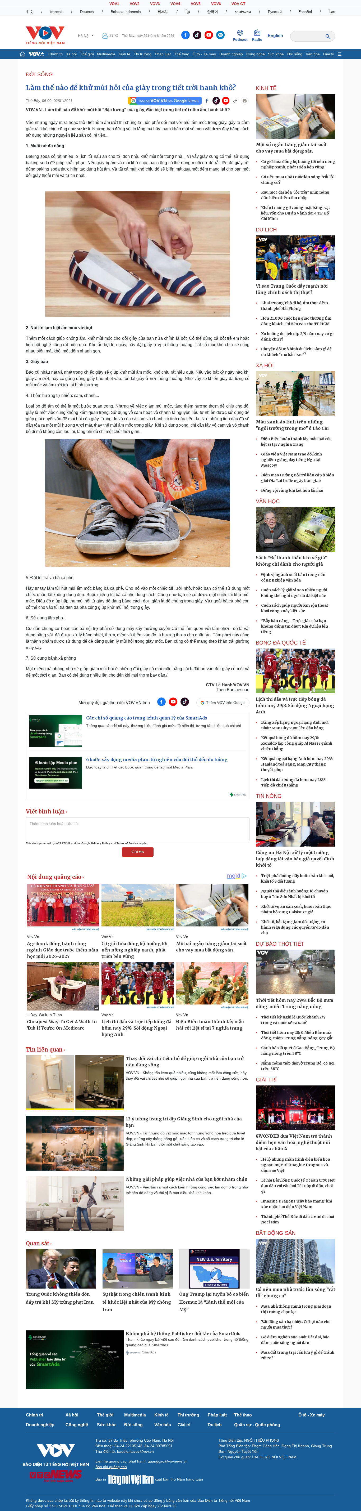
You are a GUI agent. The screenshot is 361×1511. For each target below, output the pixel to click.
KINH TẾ (266, 88)
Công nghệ (255, 54)
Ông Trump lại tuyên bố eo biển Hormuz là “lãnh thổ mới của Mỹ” (214, 1301)
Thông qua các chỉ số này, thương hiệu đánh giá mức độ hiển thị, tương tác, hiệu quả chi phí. (164, 725)
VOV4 (175, 4)
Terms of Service (127, 843)
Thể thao (181, 54)
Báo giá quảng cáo (111, 1467)
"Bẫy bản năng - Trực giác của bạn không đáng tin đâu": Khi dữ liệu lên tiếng (294, 626)
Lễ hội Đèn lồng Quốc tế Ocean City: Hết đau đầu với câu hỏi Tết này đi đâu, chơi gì (298, 1186)
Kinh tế (124, 54)
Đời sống (294, 54)
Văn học (268, 501)
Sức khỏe (276, 54)
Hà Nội (84, 36)
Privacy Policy (100, 843)
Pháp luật (163, 54)
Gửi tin (138, 852)
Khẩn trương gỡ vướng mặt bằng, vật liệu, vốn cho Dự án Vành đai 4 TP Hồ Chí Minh (295, 213)
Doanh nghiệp (231, 54)
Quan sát (37, 1243)
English (275, 35)
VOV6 (216, 4)
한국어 (212, 12)
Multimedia (106, 54)
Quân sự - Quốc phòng (257, 1425)
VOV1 (114, 4)
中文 (29, 12)
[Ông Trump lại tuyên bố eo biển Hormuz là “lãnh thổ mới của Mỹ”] (214, 1269)
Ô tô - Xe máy (204, 54)
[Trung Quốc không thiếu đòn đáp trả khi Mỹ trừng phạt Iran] (61, 1269)
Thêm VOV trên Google (226, 702)
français (56, 12)
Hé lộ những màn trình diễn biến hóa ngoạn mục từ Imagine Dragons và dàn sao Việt (295, 1165)
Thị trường (142, 54)
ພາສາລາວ (243, 12)
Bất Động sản (275, 1233)
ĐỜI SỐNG (39, 74)
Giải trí (328, 54)
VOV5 (196, 4)
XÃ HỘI (265, 365)
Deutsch (87, 12)
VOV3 (155, 4)
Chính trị (55, 54)
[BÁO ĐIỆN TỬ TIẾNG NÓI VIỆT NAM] (45, 35)
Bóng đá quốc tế (281, 643)
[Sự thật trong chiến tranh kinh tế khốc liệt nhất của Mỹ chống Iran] (138, 1269)
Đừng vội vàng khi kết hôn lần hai (292, 490)
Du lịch (266, 230)
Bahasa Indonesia (126, 12)
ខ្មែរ (188, 12)
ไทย (332, 12)
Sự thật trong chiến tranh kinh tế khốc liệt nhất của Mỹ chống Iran (137, 1301)
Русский (275, 12)
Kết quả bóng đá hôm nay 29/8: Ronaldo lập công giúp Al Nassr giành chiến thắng (296, 743)
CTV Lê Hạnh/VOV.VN (227, 685)
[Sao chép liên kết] (235, 101)
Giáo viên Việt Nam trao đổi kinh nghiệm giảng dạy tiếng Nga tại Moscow (291, 460)
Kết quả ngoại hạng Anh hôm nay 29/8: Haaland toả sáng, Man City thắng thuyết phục (297, 764)
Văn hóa (313, 54)
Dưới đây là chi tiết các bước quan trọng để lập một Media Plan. (139, 767)
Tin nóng (269, 796)
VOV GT (239, 4)
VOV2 (135, 4)
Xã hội (71, 54)
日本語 (163, 12)
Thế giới (87, 54)
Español (305, 12)
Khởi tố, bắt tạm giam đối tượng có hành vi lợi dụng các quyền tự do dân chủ (295, 927)
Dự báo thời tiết (280, 944)
